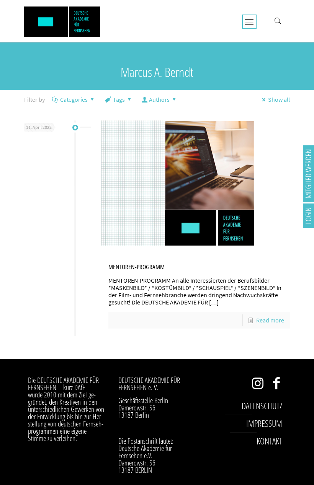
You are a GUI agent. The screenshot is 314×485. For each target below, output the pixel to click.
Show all (279, 99)
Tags (119, 99)
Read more (270, 320)
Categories (74, 99)
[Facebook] (276, 385)
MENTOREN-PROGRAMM (136, 266)
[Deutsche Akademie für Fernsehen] (62, 21)
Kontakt (269, 441)
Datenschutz (262, 406)
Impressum (264, 423)
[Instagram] (258, 385)
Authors (159, 99)
